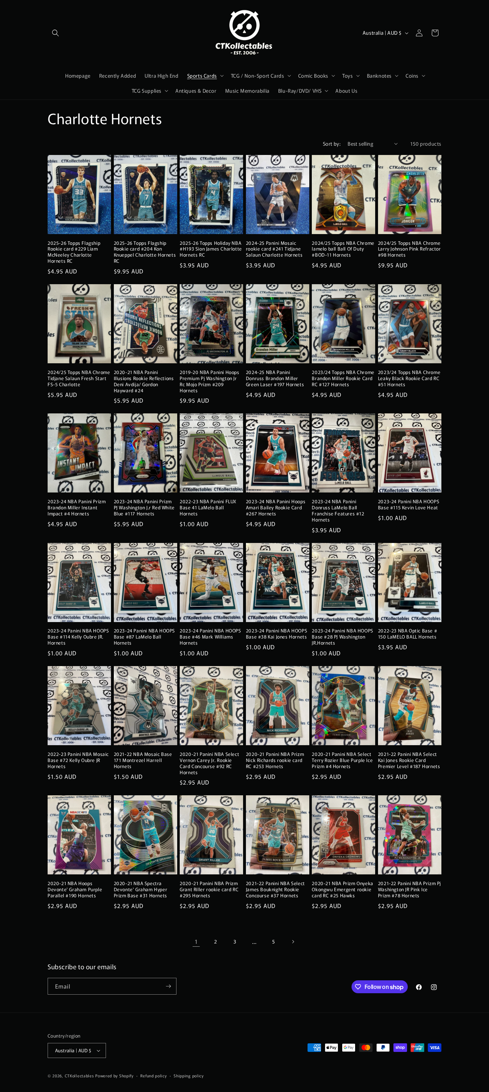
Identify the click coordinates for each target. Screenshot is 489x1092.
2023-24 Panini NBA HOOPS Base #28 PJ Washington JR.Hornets (342, 637)
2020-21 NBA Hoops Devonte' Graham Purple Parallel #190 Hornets (75, 889)
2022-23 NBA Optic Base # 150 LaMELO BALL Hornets (407, 634)
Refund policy (153, 1075)
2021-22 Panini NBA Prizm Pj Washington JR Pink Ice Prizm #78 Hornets (409, 889)
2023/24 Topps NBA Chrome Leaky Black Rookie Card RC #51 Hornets (409, 378)
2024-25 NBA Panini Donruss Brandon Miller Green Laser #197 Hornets (275, 378)
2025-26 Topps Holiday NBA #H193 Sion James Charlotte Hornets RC (211, 249)
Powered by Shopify (114, 1075)
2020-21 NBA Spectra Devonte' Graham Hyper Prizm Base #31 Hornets (141, 889)
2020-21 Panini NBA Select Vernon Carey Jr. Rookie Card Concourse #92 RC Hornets (209, 763)
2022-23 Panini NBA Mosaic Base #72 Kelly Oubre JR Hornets (78, 760)
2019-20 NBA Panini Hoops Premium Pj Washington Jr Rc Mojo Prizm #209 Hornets (209, 381)
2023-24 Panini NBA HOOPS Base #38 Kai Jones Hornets (276, 634)
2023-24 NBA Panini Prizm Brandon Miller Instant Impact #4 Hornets (77, 508)
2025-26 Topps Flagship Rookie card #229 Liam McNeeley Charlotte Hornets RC (74, 252)
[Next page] (293, 942)
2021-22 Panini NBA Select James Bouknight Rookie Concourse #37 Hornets (275, 889)
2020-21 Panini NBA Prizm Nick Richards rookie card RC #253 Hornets (275, 760)
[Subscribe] (168, 986)
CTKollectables (79, 1075)
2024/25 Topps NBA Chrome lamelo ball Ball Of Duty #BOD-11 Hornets (343, 249)
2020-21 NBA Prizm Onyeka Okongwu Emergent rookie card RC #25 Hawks (342, 889)
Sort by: (331, 143)
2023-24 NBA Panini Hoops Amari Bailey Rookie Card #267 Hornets (275, 508)
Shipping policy (189, 1075)
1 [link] (196, 941)
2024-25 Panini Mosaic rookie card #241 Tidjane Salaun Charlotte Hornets (274, 249)
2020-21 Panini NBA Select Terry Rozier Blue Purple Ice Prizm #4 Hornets (342, 760)
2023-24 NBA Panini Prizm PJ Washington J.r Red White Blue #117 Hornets (144, 508)
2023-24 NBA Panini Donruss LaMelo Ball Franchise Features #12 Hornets (338, 511)
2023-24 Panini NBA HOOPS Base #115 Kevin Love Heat (408, 505)
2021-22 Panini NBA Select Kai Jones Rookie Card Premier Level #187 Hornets (409, 760)
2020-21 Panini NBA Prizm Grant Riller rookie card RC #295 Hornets (209, 889)
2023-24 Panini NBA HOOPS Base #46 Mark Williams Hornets (210, 637)
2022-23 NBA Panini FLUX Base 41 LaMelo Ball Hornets (208, 508)
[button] (55, 33)
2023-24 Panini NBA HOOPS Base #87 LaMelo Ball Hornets (144, 637)
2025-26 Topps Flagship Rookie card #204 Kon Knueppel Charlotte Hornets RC (145, 252)
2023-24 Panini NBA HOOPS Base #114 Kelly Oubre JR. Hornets (78, 637)
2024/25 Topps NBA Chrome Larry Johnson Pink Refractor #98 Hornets (409, 249)
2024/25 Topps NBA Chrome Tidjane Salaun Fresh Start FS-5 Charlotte (79, 378)
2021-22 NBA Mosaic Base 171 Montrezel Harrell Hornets (143, 760)
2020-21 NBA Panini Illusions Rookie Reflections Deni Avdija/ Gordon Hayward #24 (144, 381)
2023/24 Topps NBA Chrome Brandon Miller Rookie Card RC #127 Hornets (343, 378)
